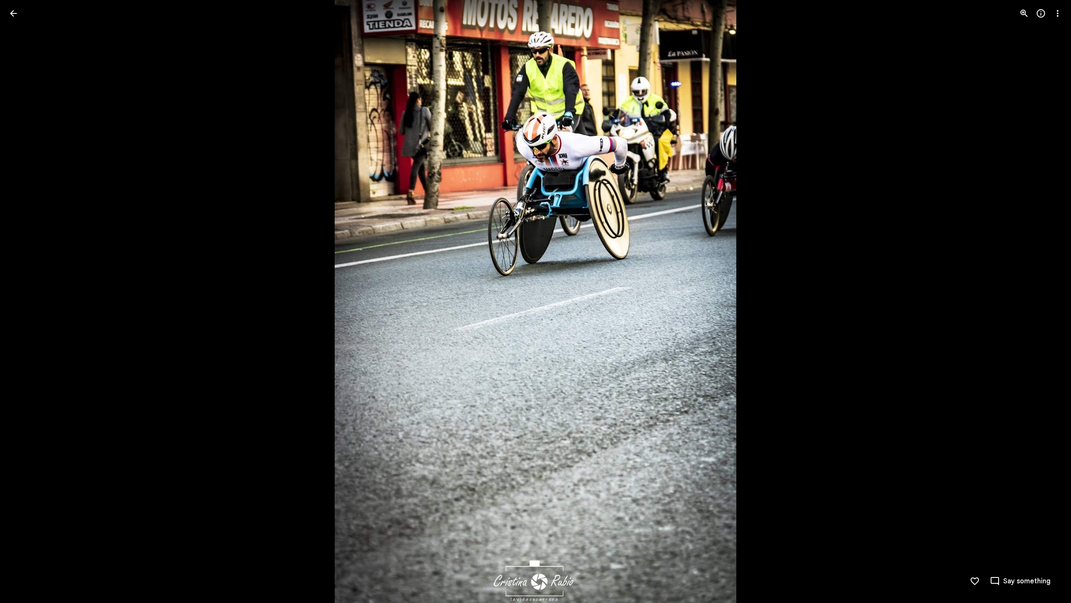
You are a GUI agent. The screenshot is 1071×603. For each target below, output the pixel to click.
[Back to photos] (13, 13)
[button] (23, 301)
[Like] (975, 581)
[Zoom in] (1024, 13)
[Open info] (1041, 13)
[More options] (1057, 13)
